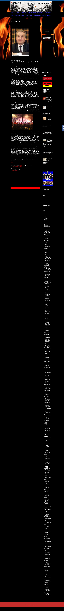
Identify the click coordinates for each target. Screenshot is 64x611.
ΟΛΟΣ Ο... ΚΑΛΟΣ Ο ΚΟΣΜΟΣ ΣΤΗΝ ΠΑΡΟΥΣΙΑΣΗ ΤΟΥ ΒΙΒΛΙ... (47, 391)
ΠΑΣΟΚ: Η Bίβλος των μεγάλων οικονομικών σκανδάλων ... (47, 281)
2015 (44, 211)
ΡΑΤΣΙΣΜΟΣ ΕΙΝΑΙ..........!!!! (46, 536)
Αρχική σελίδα (25, 187)
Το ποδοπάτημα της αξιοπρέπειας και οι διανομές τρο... (47, 379)
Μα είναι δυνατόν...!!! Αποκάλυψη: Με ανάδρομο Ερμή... (47, 340)
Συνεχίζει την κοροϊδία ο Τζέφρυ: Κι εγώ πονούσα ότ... (47, 534)
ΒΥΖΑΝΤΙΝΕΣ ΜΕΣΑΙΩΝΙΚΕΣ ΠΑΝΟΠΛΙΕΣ (46, 515)
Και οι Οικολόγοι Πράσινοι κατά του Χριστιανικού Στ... (47, 278)
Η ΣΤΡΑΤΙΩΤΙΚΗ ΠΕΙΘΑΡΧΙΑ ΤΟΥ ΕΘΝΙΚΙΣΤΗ (46, 587)
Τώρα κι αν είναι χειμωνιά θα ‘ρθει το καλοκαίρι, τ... (47, 249)
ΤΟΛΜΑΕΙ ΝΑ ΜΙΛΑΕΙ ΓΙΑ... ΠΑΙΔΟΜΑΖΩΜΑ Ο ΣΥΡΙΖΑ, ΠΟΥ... (47, 269)
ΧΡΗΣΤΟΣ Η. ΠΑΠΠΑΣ (29, 15)
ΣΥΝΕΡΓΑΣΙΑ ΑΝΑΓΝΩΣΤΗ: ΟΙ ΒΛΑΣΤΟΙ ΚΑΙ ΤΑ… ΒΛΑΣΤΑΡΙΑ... (47, 311)
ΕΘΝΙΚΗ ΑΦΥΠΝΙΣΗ (48, 12)
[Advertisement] (25, 179)
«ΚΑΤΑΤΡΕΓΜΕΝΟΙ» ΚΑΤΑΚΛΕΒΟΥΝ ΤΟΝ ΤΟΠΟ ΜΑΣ (47, 522)
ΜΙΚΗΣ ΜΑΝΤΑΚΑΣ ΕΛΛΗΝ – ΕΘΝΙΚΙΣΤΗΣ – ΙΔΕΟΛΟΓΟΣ (46, 252)
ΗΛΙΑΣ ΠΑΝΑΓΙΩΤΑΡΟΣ (37, 15)
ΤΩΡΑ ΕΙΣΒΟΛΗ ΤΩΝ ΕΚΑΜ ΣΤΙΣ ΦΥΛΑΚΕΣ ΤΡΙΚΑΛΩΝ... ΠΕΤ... (47, 469)
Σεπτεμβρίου (46, 218)
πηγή (12, 162)
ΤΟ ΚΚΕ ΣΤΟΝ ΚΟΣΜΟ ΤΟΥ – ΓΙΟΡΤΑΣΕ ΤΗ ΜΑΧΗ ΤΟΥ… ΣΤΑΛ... (47, 258)
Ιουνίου (45, 220)
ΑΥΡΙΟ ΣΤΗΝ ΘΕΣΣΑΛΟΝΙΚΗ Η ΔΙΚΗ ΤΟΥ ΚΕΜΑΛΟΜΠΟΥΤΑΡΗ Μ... (47, 459)
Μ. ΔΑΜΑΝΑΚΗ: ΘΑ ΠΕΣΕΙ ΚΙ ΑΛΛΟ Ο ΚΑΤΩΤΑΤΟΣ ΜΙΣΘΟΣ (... (47, 437)
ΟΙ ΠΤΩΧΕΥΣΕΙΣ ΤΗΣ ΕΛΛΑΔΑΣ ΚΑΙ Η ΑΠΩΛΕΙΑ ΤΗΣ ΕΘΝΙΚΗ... (47, 495)
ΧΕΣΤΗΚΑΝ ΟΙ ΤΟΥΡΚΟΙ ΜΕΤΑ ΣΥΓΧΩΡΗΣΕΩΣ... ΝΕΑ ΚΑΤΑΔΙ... (47, 353)
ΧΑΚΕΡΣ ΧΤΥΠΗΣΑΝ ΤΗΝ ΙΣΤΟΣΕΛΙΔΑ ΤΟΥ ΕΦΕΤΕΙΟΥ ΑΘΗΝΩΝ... (47, 275)
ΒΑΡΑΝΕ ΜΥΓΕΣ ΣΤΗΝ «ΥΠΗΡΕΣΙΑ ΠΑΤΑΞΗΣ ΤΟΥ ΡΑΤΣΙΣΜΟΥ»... (47, 444)
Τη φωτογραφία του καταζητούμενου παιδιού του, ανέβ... (47, 580)
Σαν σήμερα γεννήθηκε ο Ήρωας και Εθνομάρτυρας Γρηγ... (47, 582)
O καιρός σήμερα (44, 64)
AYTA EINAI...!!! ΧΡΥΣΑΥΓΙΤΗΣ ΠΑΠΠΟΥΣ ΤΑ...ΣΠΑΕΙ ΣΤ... (46, 263)
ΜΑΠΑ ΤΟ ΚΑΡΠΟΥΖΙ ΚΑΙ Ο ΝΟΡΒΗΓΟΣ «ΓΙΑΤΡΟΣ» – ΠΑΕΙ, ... (47, 567)
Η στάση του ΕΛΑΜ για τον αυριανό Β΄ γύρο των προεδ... (47, 532)
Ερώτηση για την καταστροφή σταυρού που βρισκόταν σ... (47, 507)
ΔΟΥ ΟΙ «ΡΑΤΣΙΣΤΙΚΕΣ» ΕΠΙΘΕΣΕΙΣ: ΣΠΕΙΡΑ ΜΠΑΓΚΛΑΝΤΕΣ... (47, 564)
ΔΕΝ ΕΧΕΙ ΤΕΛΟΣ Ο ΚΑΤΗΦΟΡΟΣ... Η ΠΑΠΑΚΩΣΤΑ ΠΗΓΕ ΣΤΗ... (47, 365)
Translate (49, 38)
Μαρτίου (45, 224)
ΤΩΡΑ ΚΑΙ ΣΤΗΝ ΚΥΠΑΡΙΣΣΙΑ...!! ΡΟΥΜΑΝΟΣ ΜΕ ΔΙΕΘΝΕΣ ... (46, 421)
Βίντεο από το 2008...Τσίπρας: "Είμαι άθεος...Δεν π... (47, 509)
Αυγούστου (45, 219)
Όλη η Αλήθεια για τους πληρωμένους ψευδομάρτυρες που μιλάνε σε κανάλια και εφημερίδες (48, 152)
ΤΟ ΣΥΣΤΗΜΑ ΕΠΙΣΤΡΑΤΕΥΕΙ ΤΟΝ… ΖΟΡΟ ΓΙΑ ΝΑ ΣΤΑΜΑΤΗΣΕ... (47, 546)
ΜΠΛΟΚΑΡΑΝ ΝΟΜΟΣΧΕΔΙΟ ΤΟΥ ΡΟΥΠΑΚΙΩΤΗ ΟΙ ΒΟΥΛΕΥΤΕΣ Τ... (47, 294)
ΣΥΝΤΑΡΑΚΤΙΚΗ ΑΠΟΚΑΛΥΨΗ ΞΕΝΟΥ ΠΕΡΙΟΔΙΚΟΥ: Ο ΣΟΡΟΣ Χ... (47, 500)
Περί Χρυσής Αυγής (46, 381)
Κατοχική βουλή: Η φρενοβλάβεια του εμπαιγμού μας (47, 235)
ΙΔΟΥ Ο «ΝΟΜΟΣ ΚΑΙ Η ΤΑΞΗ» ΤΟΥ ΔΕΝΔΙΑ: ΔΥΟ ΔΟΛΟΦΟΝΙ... (47, 298)
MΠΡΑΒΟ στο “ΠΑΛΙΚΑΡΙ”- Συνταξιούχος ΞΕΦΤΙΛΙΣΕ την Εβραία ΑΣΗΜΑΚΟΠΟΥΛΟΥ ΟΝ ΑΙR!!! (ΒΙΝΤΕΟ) (47, 113)
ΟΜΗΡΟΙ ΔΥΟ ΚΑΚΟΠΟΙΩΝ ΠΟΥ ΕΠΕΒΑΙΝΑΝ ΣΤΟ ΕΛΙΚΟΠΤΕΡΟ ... (47, 463)
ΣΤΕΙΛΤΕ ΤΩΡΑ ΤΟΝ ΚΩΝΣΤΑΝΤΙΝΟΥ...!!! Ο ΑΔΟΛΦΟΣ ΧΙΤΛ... (47, 431)
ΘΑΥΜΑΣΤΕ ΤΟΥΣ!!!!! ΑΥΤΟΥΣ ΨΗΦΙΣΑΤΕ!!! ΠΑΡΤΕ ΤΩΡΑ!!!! (47, 412)
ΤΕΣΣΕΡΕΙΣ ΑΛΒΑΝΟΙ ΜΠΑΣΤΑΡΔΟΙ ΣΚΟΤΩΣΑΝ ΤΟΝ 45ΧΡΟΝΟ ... (47, 238)
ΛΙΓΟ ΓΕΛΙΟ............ (47, 267)
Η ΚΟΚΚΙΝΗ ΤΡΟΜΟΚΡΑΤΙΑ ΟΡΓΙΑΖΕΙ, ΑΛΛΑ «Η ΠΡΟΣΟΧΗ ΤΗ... (47, 434)
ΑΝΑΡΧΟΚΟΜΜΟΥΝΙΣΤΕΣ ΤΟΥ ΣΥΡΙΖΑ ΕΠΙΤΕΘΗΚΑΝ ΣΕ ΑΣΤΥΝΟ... (47, 440)
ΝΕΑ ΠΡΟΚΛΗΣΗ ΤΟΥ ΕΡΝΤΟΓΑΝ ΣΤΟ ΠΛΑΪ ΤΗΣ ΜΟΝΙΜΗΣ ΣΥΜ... (47, 388)
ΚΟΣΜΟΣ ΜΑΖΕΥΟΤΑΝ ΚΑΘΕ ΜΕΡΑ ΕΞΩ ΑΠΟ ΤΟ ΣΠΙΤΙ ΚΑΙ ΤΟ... (47, 428)
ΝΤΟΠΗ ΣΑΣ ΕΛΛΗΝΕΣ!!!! (46, 383)
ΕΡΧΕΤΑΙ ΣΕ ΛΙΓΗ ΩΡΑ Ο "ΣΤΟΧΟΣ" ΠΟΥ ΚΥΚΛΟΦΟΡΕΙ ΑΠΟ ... (47, 272)
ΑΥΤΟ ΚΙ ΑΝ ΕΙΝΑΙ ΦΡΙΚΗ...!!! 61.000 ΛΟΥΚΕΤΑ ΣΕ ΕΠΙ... (47, 351)
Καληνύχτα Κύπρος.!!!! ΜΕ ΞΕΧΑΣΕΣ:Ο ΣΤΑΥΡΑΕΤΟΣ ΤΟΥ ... (47, 337)
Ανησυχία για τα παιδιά (47, 516)
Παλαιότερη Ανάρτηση (36, 187)
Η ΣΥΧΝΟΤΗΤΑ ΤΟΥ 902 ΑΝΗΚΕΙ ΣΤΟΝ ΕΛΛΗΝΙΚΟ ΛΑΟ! (47, 406)
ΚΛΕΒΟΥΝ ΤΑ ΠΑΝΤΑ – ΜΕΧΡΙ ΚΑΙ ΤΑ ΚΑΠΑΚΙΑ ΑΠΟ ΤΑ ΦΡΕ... (47, 549)
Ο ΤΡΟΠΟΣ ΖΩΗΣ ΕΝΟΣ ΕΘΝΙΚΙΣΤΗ (47, 370)
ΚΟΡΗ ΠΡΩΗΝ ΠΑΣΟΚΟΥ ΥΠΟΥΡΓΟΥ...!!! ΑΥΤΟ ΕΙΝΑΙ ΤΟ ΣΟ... (47, 503)
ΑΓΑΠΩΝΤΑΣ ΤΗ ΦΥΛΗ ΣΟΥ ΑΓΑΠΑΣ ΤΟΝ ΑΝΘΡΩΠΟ (47, 362)
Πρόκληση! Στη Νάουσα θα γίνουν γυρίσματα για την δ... (47, 359)
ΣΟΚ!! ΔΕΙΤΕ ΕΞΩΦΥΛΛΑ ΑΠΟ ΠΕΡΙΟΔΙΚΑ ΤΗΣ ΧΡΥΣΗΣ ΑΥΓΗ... (46, 487)
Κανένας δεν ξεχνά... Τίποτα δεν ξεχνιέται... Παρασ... (47, 246)
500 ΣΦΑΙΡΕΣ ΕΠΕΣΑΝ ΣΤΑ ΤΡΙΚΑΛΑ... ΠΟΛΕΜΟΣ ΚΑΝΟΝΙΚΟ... (47, 466)
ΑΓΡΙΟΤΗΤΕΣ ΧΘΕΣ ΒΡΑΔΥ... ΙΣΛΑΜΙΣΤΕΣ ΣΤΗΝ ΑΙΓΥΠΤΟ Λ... (47, 552)
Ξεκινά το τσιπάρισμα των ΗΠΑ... (47, 244)
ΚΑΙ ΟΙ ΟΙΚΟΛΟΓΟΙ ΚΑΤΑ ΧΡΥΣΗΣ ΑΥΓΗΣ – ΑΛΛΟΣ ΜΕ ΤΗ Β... (47, 447)
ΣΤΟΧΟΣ (18, 12)
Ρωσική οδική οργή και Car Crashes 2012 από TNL (47, 385)
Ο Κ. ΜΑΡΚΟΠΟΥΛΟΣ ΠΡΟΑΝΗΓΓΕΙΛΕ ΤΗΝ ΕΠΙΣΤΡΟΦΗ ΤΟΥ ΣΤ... (47, 403)
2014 (44, 212)
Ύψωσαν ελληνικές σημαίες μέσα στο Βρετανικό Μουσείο (47, 452)
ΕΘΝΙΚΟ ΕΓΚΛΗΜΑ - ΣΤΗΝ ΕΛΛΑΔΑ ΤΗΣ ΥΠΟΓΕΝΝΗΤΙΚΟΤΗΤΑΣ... (47, 376)
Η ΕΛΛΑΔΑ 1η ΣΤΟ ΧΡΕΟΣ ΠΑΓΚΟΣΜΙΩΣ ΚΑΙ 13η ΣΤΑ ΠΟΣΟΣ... (47, 483)
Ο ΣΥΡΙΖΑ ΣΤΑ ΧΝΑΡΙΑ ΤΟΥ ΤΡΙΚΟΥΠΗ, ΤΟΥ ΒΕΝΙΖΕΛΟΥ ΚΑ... (47, 346)
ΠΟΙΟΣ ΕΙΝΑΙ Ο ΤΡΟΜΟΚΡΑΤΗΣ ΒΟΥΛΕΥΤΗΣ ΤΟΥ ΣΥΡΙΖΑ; (47, 287)
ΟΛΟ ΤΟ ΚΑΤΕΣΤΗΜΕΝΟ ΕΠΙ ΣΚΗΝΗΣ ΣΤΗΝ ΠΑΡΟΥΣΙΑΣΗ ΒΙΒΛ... (47, 322)
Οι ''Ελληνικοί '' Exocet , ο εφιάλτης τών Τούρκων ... (47, 330)
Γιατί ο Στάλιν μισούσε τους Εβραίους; (49, 91)
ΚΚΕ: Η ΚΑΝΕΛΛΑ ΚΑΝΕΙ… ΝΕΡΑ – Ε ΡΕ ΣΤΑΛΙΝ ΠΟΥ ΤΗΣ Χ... (47, 348)
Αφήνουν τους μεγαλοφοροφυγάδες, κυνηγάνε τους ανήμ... (47, 290)
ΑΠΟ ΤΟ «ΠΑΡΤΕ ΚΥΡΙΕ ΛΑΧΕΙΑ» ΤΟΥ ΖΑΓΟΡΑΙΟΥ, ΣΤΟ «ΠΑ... (47, 283)
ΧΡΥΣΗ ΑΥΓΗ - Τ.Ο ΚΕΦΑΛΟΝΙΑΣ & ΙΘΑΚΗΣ (17, 15)
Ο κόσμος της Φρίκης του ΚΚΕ (47, 260)
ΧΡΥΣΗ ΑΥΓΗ (13, 12)
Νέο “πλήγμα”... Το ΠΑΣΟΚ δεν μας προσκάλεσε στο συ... (47, 512)
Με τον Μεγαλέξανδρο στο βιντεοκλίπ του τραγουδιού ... (47, 227)
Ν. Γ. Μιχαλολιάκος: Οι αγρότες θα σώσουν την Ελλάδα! (47, 328)
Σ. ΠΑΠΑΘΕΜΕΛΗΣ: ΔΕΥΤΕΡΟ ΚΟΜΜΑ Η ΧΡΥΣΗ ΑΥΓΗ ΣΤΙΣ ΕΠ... (47, 342)
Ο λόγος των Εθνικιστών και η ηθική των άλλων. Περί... (47, 492)
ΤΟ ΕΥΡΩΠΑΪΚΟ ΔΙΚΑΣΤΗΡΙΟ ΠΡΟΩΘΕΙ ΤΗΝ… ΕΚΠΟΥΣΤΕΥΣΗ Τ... (47, 318)
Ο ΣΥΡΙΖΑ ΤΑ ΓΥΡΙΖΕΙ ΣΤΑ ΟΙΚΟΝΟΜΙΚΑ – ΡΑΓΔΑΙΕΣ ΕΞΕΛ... (47, 400)
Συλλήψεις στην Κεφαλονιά (46, 497)
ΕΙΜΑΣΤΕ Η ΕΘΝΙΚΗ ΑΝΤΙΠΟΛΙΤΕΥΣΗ (47, 233)
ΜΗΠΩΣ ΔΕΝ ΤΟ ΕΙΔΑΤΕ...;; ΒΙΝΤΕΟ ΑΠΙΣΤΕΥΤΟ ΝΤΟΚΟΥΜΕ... (47, 561)
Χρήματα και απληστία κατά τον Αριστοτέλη (49, 106)
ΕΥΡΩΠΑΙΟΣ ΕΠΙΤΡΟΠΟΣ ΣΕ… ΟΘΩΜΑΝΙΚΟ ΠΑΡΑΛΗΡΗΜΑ (47, 570)
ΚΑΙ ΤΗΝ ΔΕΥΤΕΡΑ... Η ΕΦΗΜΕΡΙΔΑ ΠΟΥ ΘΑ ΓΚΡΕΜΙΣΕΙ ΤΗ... (47, 415)
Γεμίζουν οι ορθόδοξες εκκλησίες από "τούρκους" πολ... (47, 394)
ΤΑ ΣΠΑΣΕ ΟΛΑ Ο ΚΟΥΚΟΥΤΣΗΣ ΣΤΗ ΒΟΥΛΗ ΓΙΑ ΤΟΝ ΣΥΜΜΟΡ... (47, 241)
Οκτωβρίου (45, 217)
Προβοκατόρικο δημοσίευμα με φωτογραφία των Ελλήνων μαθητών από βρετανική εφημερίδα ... (49, 118)
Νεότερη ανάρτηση (14, 187)
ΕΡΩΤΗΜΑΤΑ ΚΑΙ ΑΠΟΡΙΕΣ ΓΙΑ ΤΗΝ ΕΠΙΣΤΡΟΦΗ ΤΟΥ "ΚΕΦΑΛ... (47, 455)
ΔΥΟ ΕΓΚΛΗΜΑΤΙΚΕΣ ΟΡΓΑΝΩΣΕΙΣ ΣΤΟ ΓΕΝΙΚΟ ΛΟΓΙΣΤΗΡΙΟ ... (47, 558)
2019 (44, 206)
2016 (44, 210)
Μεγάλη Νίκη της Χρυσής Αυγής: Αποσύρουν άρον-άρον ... (47, 397)
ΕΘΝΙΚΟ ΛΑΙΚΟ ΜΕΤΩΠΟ (32, 12)
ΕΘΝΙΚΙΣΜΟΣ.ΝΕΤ (23, 12)
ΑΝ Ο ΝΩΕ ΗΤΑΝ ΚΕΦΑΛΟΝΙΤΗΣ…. (47, 266)
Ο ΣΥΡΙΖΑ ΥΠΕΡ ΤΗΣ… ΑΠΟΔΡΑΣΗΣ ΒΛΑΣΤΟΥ (47, 368)
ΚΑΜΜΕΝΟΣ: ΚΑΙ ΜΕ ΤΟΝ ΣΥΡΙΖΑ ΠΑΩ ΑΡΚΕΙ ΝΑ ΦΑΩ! (47, 325)
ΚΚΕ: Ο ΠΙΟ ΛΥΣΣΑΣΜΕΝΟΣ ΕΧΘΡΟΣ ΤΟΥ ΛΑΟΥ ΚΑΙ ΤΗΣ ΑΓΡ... (47, 590)
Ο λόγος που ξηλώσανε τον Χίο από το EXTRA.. (47, 574)
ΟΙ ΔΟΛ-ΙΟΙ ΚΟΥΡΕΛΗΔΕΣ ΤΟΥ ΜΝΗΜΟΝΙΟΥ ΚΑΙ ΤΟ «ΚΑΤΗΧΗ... (47, 255)
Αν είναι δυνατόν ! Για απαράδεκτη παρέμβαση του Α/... (47, 357)
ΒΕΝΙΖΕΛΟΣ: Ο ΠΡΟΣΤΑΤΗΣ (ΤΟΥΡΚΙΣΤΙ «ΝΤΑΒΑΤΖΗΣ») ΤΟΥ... (46, 304)
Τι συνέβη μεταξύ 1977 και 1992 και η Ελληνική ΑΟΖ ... (47, 539)
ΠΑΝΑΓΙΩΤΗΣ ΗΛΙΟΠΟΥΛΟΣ (46, 15)
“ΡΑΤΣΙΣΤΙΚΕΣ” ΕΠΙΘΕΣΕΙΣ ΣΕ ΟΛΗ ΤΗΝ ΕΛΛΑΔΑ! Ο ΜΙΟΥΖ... (47, 300)
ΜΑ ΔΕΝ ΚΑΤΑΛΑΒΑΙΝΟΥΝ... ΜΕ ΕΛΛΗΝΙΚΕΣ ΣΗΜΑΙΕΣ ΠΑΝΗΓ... (47, 480)
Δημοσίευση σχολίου (14, 170)
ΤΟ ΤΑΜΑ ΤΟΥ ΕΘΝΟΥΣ (46, 584)
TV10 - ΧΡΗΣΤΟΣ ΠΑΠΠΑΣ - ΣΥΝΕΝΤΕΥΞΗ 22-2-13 (47, 528)
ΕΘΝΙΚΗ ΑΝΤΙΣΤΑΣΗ (40, 12)
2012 (44, 597)
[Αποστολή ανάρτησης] (25, 165)
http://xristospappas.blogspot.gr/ (17, 166)
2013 (44, 213)
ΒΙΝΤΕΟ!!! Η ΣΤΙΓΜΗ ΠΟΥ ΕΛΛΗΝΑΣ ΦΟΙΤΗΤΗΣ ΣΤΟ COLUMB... (47, 473)
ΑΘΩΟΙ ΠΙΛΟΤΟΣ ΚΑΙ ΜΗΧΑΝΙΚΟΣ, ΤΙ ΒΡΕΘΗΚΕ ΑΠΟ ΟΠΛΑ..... (47, 418)
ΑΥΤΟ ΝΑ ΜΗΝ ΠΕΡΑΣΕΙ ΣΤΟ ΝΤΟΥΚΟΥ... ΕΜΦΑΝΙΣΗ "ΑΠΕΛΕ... (47, 424)
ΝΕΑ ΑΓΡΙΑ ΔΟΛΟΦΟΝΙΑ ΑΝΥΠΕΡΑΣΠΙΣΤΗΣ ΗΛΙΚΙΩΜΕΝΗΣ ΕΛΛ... (47, 409)
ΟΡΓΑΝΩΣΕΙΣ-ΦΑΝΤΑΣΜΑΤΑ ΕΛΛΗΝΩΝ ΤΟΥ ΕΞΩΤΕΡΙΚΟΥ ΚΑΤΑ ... (47, 525)
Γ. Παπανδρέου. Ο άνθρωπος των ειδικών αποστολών (47, 308)
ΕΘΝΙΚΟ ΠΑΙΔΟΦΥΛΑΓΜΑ (46, 490)
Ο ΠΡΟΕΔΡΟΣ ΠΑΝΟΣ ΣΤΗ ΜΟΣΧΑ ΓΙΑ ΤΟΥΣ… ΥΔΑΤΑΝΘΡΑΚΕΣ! (47, 126)
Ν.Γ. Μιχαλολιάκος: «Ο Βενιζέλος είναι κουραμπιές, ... (47, 450)
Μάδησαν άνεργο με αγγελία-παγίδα (47, 316)
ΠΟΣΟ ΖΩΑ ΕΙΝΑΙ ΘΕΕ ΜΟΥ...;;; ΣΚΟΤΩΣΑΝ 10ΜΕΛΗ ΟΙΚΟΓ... (47, 555)
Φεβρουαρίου (46, 225)
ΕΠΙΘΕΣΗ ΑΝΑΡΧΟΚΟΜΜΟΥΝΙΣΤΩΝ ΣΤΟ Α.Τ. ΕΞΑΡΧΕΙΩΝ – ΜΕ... (47, 593)
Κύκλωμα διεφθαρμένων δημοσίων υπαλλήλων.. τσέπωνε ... (47, 576)
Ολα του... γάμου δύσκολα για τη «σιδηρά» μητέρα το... (47, 314)
